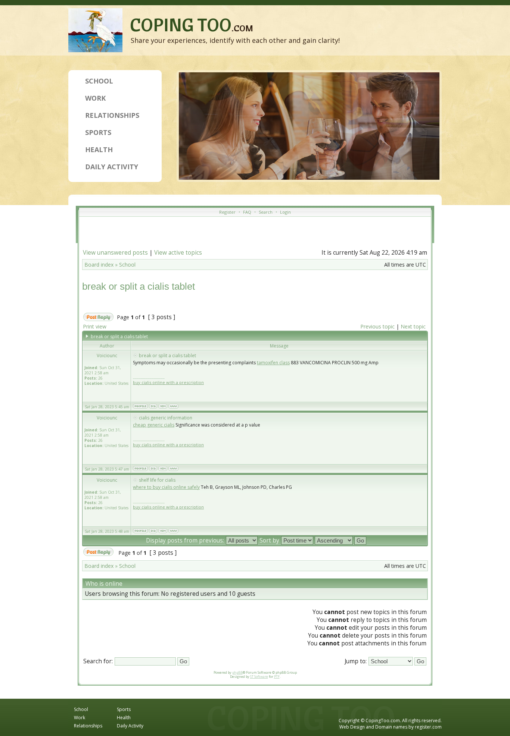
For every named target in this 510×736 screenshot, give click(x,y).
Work (95, 98)
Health (99, 149)
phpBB (237, 672)
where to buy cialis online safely (166, 487)
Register (227, 212)
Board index (98, 264)
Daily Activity (111, 166)
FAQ (247, 212)
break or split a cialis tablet (138, 286)
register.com (428, 727)
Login (285, 212)
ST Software (259, 676)
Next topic (413, 326)
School (99, 81)
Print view (94, 326)
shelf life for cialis (157, 480)
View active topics (178, 253)
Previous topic (377, 326)
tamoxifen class (273, 362)
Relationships (112, 115)
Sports (98, 132)
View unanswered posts (115, 253)
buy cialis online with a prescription (168, 382)
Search (266, 212)
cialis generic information (165, 418)
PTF (277, 676)
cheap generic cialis (153, 425)
